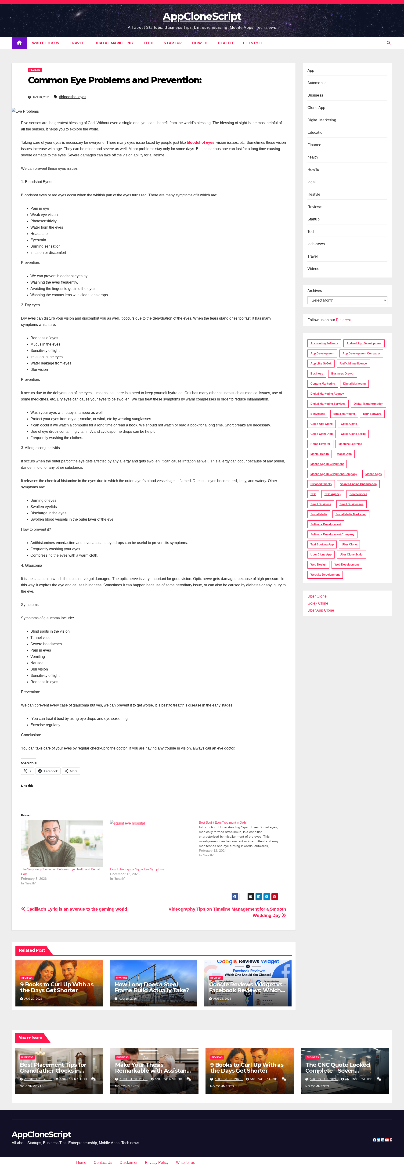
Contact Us (103, 1162)
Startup (173, 43)
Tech (148, 43)
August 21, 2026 (38, 1079)
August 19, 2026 (324, 1079)
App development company (361, 353)
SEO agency (333, 494)
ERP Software (372, 413)
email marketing (344, 413)
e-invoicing (317, 413)
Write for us (45, 43)
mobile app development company (333, 474)
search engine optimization (358, 484)
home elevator (320, 444)
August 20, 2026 (133, 1079)
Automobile (317, 83)
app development (322, 353)
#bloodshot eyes (72, 97)
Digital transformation (368, 403)
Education (316, 132)
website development (325, 574)
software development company (332, 534)
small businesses (351, 504)
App (310, 70)
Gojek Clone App (321, 434)
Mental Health (319, 454)
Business (315, 95)
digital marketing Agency (327, 393)
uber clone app (321, 554)
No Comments (32, 1086)
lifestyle (253, 43)
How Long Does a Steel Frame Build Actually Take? (152, 987)
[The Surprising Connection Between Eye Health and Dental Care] (63, 843)
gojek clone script (353, 434)
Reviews (34, 69)
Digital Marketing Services (328, 403)
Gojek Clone (349, 423)
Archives (314, 291)
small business (320, 504)
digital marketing (354, 383)
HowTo (200, 43)
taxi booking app (322, 544)
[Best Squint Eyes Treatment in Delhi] (243, 839)
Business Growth (342, 373)
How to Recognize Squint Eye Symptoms (137, 869)
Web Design (318, 564)
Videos (313, 269)
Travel (77, 43)
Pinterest (343, 320)
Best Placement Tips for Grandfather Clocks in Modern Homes (53, 1070)
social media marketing (350, 514)
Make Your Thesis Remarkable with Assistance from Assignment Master (154, 1070)
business (316, 373)
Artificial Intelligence (353, 363)
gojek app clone (321, 423)
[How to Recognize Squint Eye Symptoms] (152, 843)
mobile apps (373, 474)
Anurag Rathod (74, 1079)
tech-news (316, 244)
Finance (314, 145)
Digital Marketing (113, 43)
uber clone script (351, 554)
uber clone (349, 544)
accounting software (324, 343)
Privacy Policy (157, 1162)
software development (325, 524)
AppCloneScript (202, 16)
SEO (313, 494)
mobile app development (327, 464)
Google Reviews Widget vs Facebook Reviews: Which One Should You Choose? (245, 990)
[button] (388, 43)
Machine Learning (350, 444)
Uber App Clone (320, 610)
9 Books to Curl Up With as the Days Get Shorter (56, 987)
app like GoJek (321, 363)
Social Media (318, 514)
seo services (358, 494)
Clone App (316, 108)
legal (311, 182)
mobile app (344, 454)
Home (81, 1162)
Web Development (347, 564)
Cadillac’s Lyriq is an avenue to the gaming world (76, 909)
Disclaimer (128, 1162)
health (225, 43)
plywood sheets (321, 484)
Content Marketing (322, 383)
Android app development (364, 343)
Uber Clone (317, 596)
